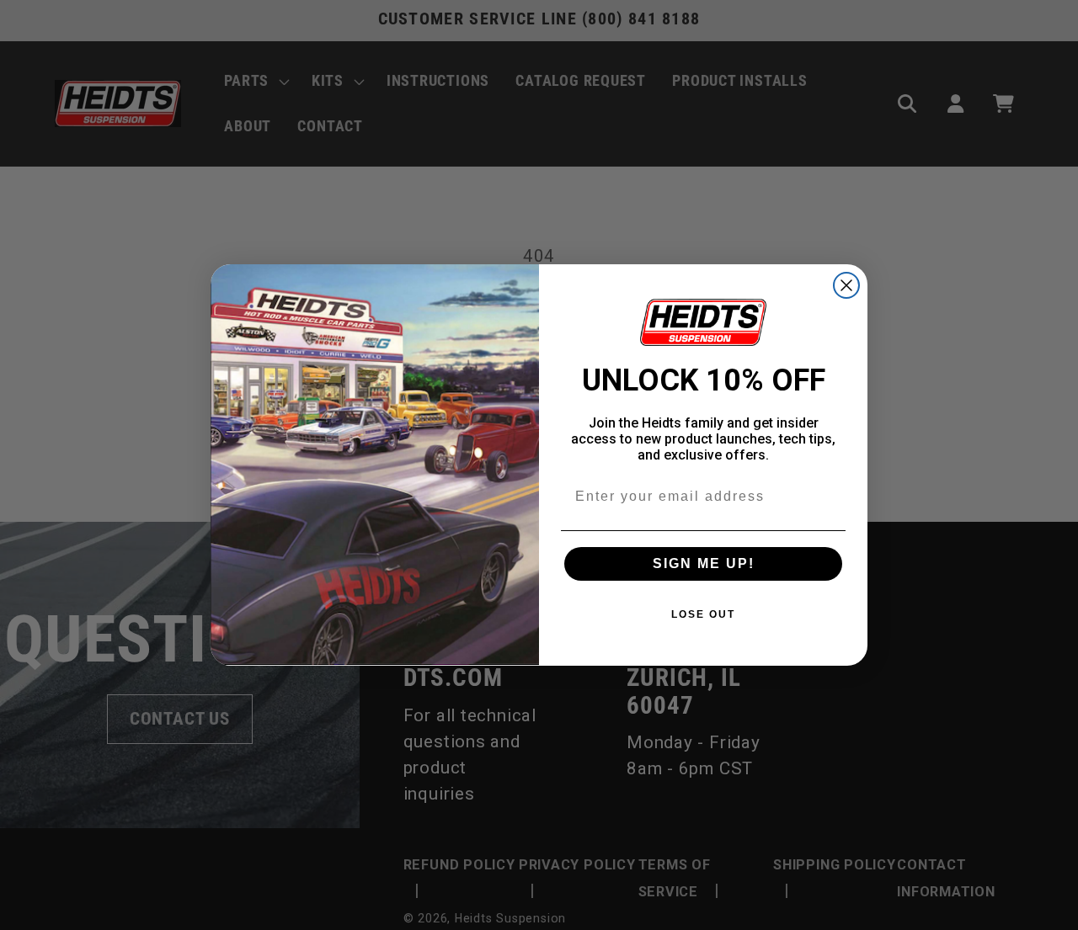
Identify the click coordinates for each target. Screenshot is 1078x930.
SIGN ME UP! (704, 563)
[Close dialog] (846, 285)
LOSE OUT (703, 614)
